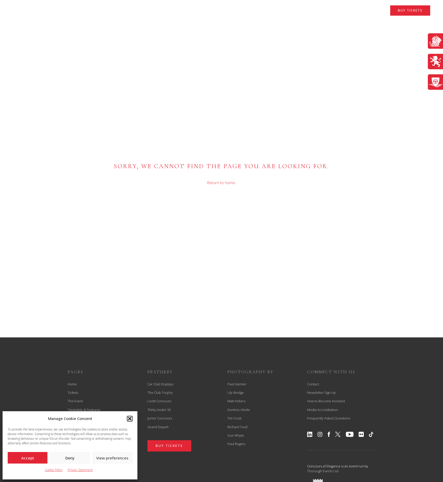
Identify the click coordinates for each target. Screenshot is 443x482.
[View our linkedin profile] (309, 434)
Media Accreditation (322, 409)
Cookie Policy (54, 470)
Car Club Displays (160, 384)
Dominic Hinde (238, 409)
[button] (129, 418)
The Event (75, 401)
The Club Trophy (160, 392)
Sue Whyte (235, 435)
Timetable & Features (84, 409)
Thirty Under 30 (159, 409)
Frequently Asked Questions (328, 418)
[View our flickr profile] (361, 434)
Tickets (73, 392)
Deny (70, 457)
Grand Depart (157, 427)
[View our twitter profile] (338, 434)
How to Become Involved (326, 401)
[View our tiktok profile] (371, 434)
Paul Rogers (236, 443)
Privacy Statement (80, 470)
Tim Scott (234, 418)
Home (72, 384)
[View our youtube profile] (350, 434)
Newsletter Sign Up (321, 392)
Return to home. (221, 182)
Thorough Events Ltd (322, 471)
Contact (313, 384)
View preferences (112, 457)
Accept (27, 457)
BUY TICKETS (410, 10)
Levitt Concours (159, 401)
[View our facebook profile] (329, 434)
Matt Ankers (236, 401)
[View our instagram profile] (320, 434)
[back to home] (221, 19)
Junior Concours (159, 418)
